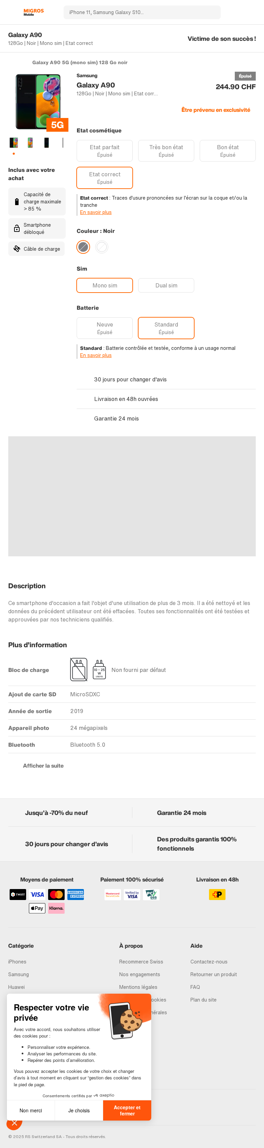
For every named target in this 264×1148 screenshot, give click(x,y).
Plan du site (203, 999)
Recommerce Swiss (141, 961)
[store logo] (33, 12)
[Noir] (83, 246)
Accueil (11, 62)
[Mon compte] (240, 12)
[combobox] (133, 12)
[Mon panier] (252, 12)
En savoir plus (96, 212)
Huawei (16, 987)
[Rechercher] (211, 12)
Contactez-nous (209, 961)
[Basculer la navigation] (11, 12)
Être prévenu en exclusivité (216, 110)
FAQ (195, 987)
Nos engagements (139, 974)
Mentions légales (138, 987)
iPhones (17, 961)
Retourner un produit (213, 974)
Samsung (18, 974)
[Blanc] (101, 246)
